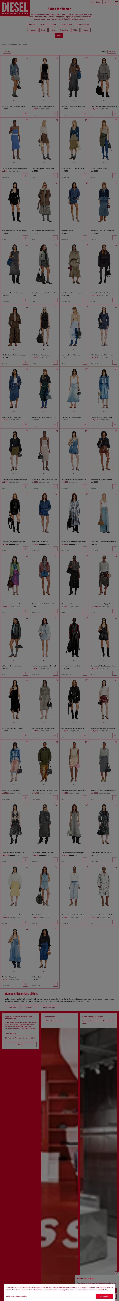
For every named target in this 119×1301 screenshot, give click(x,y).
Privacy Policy (89, 1290)
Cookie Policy (103, 1290)
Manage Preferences (67, 1290)
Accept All (104, 1296)
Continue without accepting (16, 1296)
